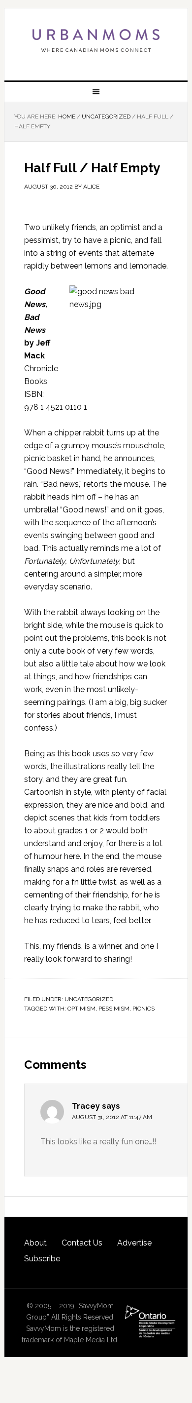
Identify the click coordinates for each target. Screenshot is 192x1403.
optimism (81, 1008)
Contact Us (82, 1242)
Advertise (134, 1242)
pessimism (113, 1008)
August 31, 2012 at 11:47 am (112, 1117)
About (35, 1242)
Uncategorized (88, 999)
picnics (143, 1008)
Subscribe (42, 1258)
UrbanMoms (96, 40)
